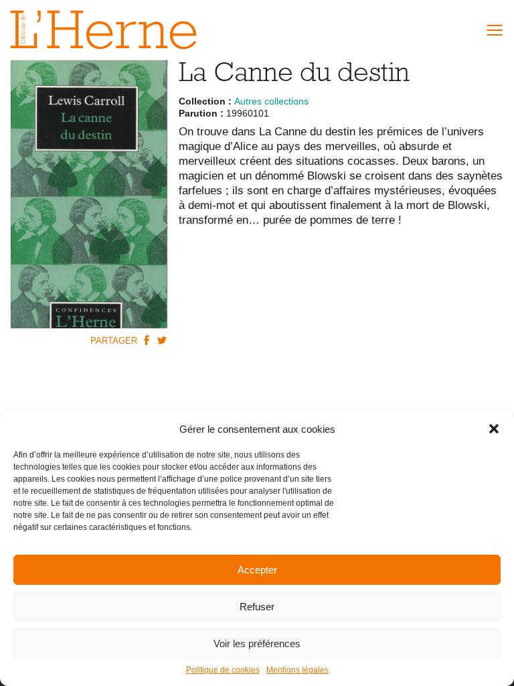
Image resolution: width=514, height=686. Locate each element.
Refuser (257, 606)
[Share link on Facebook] (147, 339)
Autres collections (271, 101)
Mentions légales (297, 670)
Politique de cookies (223, 670)
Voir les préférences (257, 643)
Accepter (257, 569)
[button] (494, 428)
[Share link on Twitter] (162, 339)
